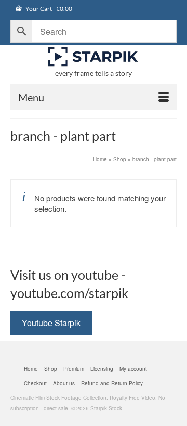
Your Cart (48, 8)
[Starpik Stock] (93, 57)
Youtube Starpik (51, 323)
